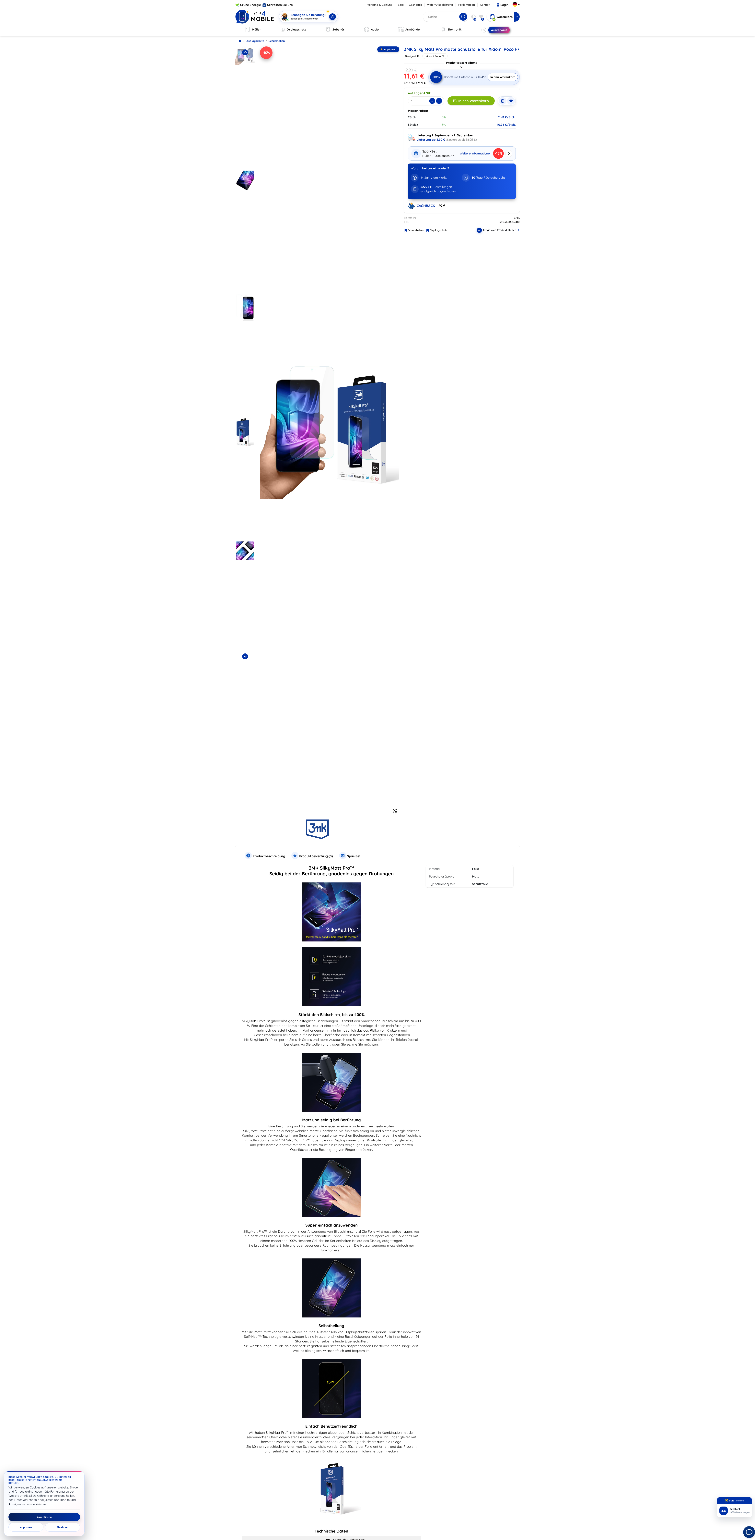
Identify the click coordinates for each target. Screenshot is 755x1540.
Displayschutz (255, 41)
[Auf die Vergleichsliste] (502, 101)
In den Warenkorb (502, 77)
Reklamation (466, 4)
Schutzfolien (277, 41)
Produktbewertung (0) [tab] (315, 856)
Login (504, 5)
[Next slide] (245, 656)
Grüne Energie (250, 5)
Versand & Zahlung (379, 4)
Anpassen (26, 1527)
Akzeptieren (44, 1517)
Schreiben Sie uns (280, 5)
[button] (245, 107)
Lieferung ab (431, 139)
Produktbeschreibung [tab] (268, 856)
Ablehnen (62, 1527)
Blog (401, 4)
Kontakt (485, 4)
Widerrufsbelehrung (440, 4)
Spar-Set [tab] (353, 856)
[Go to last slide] (245, 52)
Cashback (415, 4)
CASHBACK (426, 205)
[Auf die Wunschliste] (511, 101)
